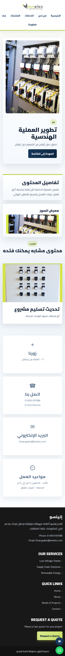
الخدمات (29, 15)
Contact (56, 608)
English (32, 24)
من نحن (42, 15)
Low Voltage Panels (50, 560)
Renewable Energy (51, 572)
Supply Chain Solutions (49, 566)
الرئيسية (56, 15)
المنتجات (15, 15)
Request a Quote (49, 635)
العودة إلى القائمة (42, 153)
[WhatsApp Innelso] (59, 650)
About (57, 596)
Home (57, 590)
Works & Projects (51, 602)
